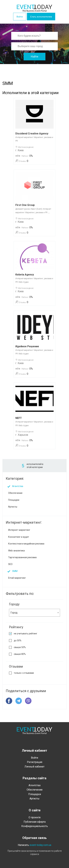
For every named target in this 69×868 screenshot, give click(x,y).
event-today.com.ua (40, 845)
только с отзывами (24, 673)
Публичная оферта (35, 821)
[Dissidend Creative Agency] (34, 114)
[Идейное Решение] (34, 326)
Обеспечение (15, 493)
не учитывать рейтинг (25, 633)
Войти (20, 16)
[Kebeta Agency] (34, 256)
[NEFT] (34, 398)
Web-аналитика (16, 550)
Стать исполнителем (41, 16)
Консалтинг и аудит (18, 537)
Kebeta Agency (24, 274)
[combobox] (34, 613)
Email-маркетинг (17, 578)
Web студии (23, 282)
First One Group (25, 205)
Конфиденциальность (34, 826)
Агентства (17, 486)
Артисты (12, 506)
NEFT (18, 418)
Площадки (13, 500)
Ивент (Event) (36, 209)
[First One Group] (34, 185)
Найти (34, 56)
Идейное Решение (27, 346)
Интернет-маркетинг (24, 137)
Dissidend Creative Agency (31, 133)
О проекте (35, 817)
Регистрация (34, 762)
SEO (10, 564)
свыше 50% (20, 647)
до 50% (17, 640)
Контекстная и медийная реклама (26, 543)
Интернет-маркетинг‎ (19, 530)
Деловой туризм (22, 209)
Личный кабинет (34, 766)
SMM (14, 571)
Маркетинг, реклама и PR (36, 212)
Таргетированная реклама (22, 557)
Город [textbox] (13, 612)
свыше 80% (20, 654)
